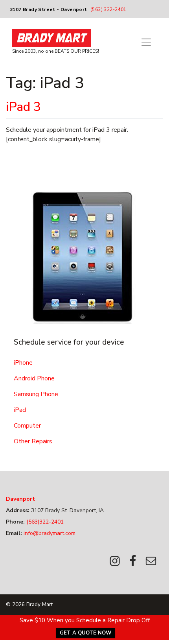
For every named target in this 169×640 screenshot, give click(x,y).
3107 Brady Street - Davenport (48, 9)
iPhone (23, 362)
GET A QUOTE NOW (85, 632)
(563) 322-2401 (108, 9)
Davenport (20, 499)
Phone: (15, 522)
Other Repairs (33, 441)
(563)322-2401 (44, 522)
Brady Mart (39, 604)
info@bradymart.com (48, 533)
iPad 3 (23, 106)
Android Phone (34, 378)
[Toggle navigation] (146, 42)
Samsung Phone (36, 394)
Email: (14, 533)
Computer (27, 425)
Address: (17, 510)
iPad (20, 410)
